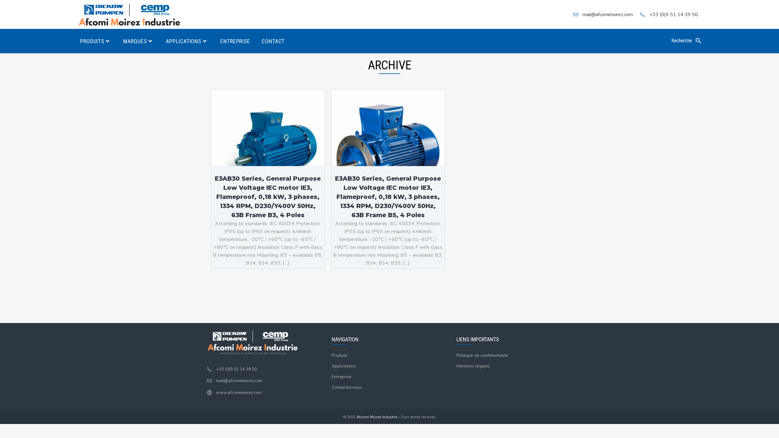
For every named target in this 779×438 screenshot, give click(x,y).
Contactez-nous (347, 387)
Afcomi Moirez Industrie (377, 417)
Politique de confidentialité (482, 355)
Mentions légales (473, 366)
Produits (340, 355)
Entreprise (341, 377)
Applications (344, 366)
